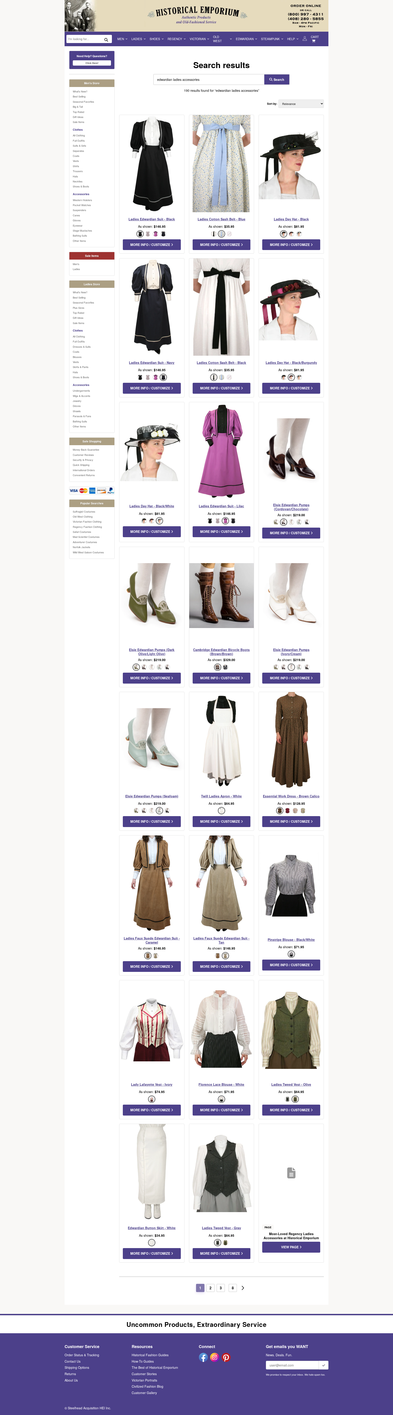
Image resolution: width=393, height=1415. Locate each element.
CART (315, 37)
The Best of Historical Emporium (155, 1367)
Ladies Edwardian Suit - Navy (151, 362)
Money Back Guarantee (86, 449)
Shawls (77, 411)
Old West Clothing (83, 516)
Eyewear (78, 225)
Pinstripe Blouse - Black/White (291, 939)
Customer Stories (144, 1374)
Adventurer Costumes (85, 542)
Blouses (77, 357)
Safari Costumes (82, 532)
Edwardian (245, 39)
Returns (70, 1374)
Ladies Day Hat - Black (291, 219)
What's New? (80, 91)
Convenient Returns (84, 475)
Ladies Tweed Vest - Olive (291, 1084)
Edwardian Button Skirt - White (152, 1228)
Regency (175, 39)
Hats (75, 176)
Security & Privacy (83, 460)
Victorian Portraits (144, 1380)
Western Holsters (82, 200)
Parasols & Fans (82, 416)
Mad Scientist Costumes (86, 537)
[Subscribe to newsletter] (323, 1365)
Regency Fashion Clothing (87, 527)
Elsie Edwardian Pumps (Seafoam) (151, 796)
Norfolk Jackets (81, 547)
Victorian (198, 39)
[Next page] (243, 1288)
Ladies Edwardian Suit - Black (151, 219)
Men (120, 39)
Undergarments (81, 390)
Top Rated (78, 112)
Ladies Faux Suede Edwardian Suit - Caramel (152, 940)
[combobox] (208, 79)
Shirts (76, 166)
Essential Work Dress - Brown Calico (291, 796)
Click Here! (92, 63)
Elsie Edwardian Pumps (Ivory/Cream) (291, 652)
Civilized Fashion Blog (147, 1386)
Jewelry (77, 401)
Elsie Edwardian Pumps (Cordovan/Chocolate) (291, 507)
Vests (76, 161)
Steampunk (270, 39)
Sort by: (272, 104)
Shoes (155, 39)
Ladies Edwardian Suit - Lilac (221, 506)
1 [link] (200, 1287)
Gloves (77, 220)
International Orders (84, 470)
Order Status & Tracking (82, 1355)
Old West (217, 39)
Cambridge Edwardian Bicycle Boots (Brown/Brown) (221, 652)
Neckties (78, 181)
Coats (76, 156)
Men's (76, 264)
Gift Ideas (78, 117)
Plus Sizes (78, 307)
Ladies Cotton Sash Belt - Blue (221, 219)
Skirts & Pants (80, 367)
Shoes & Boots (81, 186)
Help (291, 39)
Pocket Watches (82, 205)
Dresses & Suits (82, 346)
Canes (76, 215)
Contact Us (73, 1361)
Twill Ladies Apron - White (221, 796)
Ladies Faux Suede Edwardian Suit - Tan (221, 940)
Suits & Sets (79, 145)
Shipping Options (77, 1367)
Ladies (136, 39)
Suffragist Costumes (84, 511)
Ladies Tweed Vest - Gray (221, 1228)
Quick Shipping (81, 465)
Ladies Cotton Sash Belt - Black (221, 362)
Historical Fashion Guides (150, 1355)
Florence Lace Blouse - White (221, 1084)
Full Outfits (79, 140)
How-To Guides (143, 1361)
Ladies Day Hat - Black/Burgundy (291, 362)
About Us (71, 1380)
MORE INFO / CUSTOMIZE (150, 244)
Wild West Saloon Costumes (88, 552)
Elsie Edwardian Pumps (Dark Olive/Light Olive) (151, 652)
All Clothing (79, 135)
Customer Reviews (83, 455)
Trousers (78, 171)
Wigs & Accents (81, 396)
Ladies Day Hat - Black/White (151, 506)
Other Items (79, 241)
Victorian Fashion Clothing (87, 521)
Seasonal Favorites (83, 101)
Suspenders (79, 210)
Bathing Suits (80, 235)
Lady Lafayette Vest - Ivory (151, 1084)
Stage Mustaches (82, 230)
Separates (78, 151)
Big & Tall (78, 106)
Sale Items (78, 122)
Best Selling (79, 96)
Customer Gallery (144, 1392)
